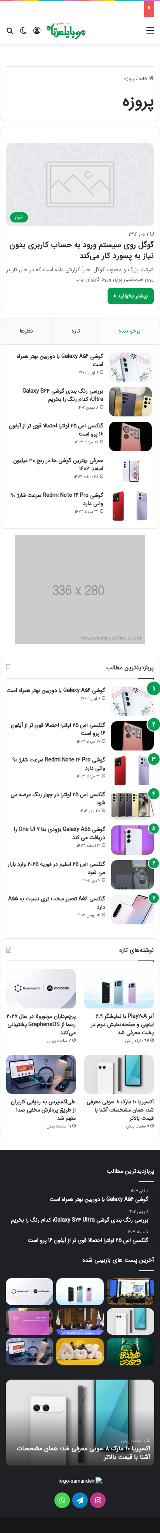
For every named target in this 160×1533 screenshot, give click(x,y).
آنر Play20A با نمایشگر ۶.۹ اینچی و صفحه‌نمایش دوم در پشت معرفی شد (122, 1024)
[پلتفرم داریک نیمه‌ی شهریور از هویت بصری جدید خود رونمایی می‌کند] (29, 1321)
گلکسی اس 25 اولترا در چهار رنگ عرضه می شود (57, 798)
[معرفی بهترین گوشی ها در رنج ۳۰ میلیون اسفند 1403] (130, 471)
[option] (80, 1422)
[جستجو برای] (10, 34)
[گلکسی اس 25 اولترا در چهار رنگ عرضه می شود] (132, 805)
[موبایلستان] (66, 31)
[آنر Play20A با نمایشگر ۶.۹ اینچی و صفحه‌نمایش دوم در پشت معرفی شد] (119, 988)
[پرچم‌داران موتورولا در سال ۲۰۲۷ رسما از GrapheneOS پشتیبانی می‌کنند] (41, 988)
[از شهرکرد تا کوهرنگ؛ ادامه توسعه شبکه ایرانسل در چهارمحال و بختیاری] (130, 1291)
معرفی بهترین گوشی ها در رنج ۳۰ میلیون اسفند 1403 (58, 464)
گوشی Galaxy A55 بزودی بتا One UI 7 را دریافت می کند (59, 833)
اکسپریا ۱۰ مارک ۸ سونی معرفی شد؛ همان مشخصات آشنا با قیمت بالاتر (120, 1109)
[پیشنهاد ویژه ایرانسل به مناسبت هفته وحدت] (130, 1351)
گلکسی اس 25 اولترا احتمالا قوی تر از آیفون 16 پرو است (56, 429)
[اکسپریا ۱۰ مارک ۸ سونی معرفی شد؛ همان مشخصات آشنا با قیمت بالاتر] (119, 1074)
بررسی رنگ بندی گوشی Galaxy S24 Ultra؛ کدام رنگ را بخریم (63, 395)
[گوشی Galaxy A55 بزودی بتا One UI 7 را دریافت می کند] (132, 840)
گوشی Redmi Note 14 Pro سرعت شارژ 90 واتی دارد (56, 499)
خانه (144, 79)
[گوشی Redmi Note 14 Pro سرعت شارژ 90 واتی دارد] (130, 506)
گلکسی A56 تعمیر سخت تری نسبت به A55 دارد (56, 903)
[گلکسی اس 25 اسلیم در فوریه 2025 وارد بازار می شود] (132, 874)
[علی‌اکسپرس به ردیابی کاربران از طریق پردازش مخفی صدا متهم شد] (41, 1074)
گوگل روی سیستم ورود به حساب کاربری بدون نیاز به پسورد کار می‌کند (81, 250)
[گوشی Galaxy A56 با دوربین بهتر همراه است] (130, 367)
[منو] (150, 34)
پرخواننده (129, 331)
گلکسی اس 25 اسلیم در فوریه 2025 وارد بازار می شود (56, 868)
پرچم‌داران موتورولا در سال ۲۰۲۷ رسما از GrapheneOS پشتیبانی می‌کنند (41, 1024)
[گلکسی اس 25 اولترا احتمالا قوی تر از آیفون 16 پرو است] (130, 436)
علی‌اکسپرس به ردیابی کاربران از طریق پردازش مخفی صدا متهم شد (43, 1109)
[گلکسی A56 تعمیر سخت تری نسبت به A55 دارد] (132, 909)
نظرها (26, 331)
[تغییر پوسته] (23, 34)
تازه (75, 331)
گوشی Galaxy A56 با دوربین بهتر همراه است (60, 360)
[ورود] (37, 34)
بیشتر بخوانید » (130, 296)
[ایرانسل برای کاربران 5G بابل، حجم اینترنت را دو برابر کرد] (80, 1351)
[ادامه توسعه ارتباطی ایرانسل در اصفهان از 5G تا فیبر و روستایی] (80, 1321)
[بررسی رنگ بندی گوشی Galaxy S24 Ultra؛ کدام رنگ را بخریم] (130, 401)
